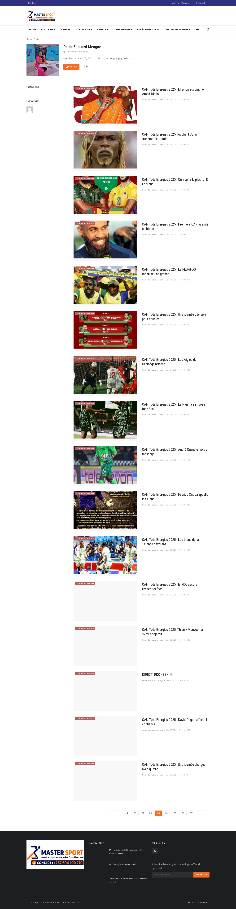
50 (135, 813)
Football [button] (47, 29)
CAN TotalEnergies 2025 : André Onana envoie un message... (175, 452)
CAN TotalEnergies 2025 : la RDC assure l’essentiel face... (169, 586)
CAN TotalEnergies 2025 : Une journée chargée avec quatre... (173, 767)
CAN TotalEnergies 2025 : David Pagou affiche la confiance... (175, 722)
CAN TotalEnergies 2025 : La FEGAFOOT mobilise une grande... (170, 271)
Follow (73, 66)
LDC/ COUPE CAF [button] (147, 29)
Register (185, 3)
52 (150, 813)
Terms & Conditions (197, 902)
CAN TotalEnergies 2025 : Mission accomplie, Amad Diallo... (173, 91)
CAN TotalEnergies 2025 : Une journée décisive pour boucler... (174, 316)
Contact (32, 3)
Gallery (65, 29)
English (201, 3)
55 (175, 813)
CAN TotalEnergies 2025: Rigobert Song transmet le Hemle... (169, 136)
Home (32, 29)
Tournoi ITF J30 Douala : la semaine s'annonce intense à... (128, 880)
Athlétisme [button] (83, 29)
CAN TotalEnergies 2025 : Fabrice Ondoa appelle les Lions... (175, 496)
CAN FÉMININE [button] (122, 29)
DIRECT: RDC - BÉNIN (157, 675)
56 (183, 813)
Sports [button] (102, 29)
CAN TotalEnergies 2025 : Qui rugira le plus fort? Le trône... (175, 181)
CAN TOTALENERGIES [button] (176, 29)
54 (166, 813)
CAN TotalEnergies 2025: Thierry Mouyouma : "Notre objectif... (173, 632)
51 (143, 813)
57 (191, 813)
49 (126, 813)
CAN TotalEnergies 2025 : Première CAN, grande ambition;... (175, 226)
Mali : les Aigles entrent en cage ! (122, 864)
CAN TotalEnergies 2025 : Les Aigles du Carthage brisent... (169, 362)
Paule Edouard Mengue (153, 99)
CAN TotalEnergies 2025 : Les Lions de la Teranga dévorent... (170, 542)
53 (158, 813)
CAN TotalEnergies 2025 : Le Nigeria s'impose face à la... (173, 406)
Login (173, 3)
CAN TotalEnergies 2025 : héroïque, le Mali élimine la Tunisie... (126, 852)
